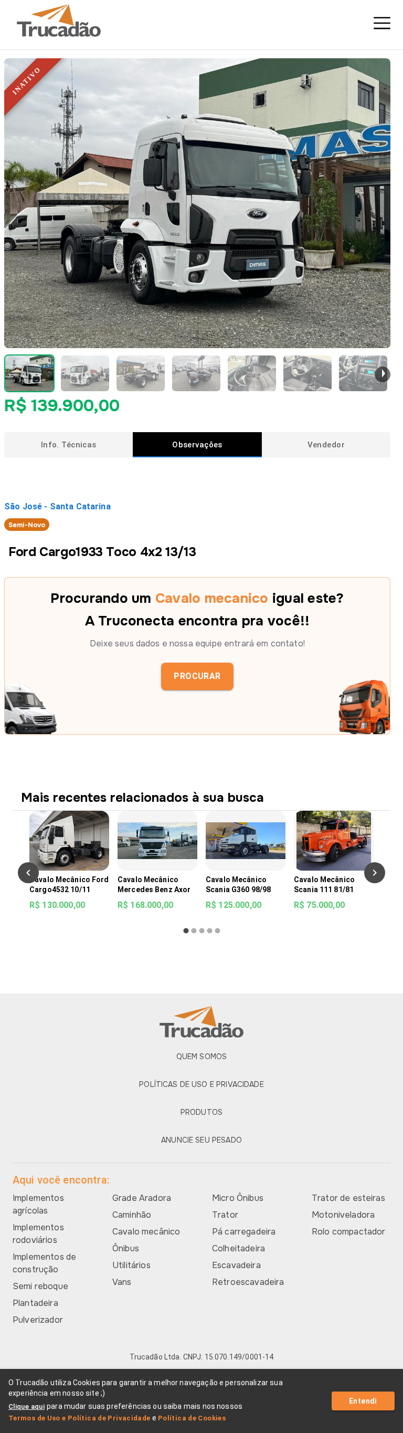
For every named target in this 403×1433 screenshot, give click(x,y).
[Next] (374, 872)
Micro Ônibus (237, 1198)
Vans (122, 1282)
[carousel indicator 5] (217, 931)
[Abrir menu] (382, 23)
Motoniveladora (343, 1214)
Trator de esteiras (348, 1198)
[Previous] (28, 872)
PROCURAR (197, 676)
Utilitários (131, 1265)
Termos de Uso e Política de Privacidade (79, 1418)
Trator (225, 1214)
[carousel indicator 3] (202, 931)
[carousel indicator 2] (194, 931)
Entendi (363, 1401)
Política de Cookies (192, 1418)
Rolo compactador (348, 1231)
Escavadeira (236, 1265)
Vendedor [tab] (326, 444)
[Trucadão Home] (201, 20)
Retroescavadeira (248, 1282)
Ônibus (125, 1248)
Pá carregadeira (243, 1231)
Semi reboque (40, 1286)
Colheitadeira (238, 1248)
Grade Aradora (141, 1198)
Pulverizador (38, 1319)
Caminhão (131, 1214)
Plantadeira (35, 1303)
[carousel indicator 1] (186, 931)
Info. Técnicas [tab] (69, 444)
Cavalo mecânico (146, 1231)
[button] (29, 373)
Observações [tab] (197, 444)
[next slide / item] (382, 374)
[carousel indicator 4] (210, 931)
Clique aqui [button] (26, 1406)
